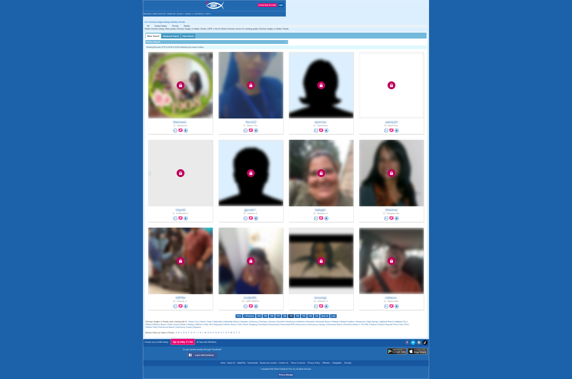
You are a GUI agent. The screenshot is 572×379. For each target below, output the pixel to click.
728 (284, 316)
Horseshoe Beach (334, 324)
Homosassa (301, 324)
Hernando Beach (323, 321)
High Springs (372, 321)
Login (280, 5)
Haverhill (280, 321)
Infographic (337, 363)
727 (278, 316)
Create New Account (267, 5)
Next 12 (324, 316)
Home (223, 363)
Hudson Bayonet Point (388, 324)
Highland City (400, 321)
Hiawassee (360, 321)
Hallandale (217, 321)
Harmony (254, 321)
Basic (153, 36)
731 (303, 316)
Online (180, 14)
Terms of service (298, 363)
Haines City (193, 321)
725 (265, 316)
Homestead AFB (287, 324)
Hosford (347, 324)
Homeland (262, 324)
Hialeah (335, 321)
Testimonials (252, 363)
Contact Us (283, 363)
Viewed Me (171, 14)
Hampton (244, 321)
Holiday (190, 324)
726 (271, 316)
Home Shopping (250, 324)
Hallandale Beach (231, 321)
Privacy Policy (314, 363)
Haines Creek (206, 321)
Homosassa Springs (316, 324)
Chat (207, 14)
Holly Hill (208, 324)
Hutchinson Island (183, 327)
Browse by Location (268, 363)
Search (188, 14)
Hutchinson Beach (166, 327)
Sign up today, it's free (183, 341)
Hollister (198, 324)
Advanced (171, 36)
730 (297, 316)
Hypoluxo (197, 327)
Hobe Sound (173, 324)
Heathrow (301, 321)
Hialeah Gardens (347, 321)
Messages (147, 14)
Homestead (274, 324)
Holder (183, 324)
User (188, 36)
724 (259, 316)
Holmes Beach (230, 324)
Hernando (310, 321)
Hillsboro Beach (159, 324)
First (239, 316)
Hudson (373, 324)
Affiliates (326, 363)
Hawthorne (290, 321)
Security (347, 363)
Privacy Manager (286, 375)
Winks (155, 14)
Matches (162, 14)
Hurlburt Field (151, 327)
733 (316, 316)
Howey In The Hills (360, 324)
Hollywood (217, 324)
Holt (239, 324)
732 (310, 316)
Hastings (263, 321)
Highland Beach (386, 321)
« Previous (249, 316)
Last (333, 316)
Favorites (198, 14)
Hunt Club (403, 324)
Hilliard (148, 324)
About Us (231, 363)
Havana (272, 321)
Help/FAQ (241, 363)
